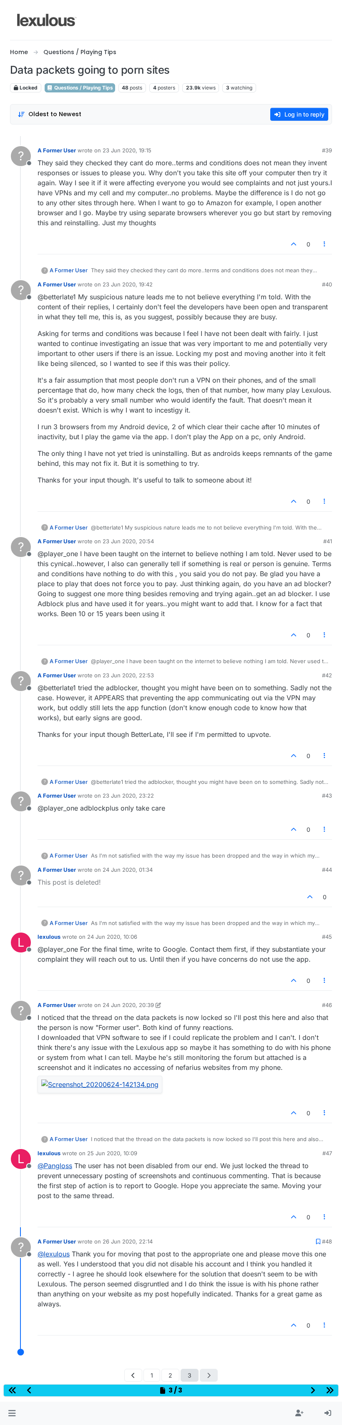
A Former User (57, 150)
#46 (327, 1005)
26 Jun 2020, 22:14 (128, 1241)
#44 (327, 869)
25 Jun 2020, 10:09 (112, 1153)
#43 (327, 795)
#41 (327, 541)
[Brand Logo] (46, 20)
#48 (327, 1241)
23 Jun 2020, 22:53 (128, 675)
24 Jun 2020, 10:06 (112, 936)
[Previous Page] (133, 1375)
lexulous (49, 936)
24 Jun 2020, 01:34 (128, 869)
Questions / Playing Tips (83, 88)
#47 (327, 1153)
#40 (327, 284)
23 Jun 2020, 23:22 (128, 795)
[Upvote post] (293, 244)
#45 (327, 936)
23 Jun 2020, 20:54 (128, 541)
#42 (327, 675)
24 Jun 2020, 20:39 (128, 1005)
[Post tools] (324, 244)
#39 (327, 150)
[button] (11, 1413)
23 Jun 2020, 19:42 (128, 284)
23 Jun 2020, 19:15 (127, 150)
